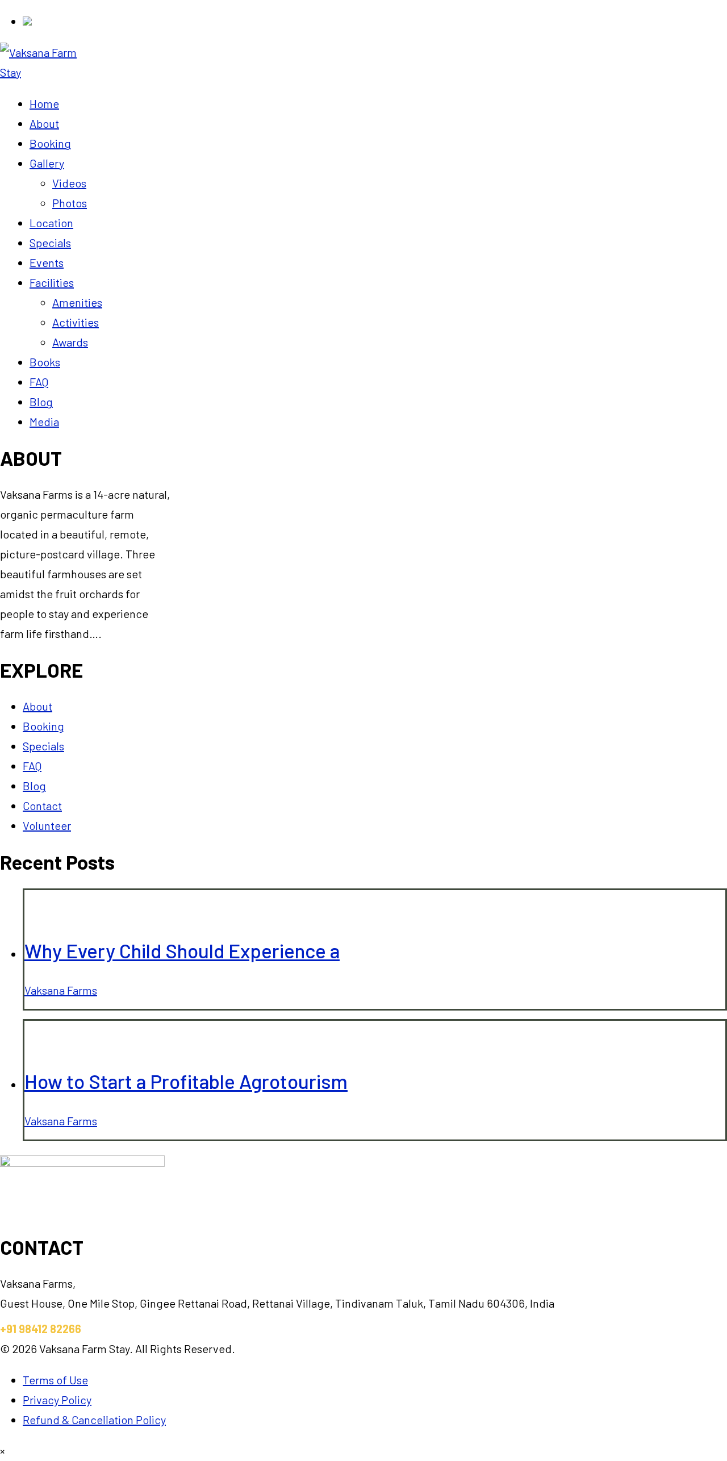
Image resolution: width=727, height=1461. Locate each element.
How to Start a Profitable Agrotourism (186, 1081)
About (37, 706)
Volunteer (47, 825)
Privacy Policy (57, 1399)
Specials (43, 746)
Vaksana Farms (60, 990)
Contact (42, 805)
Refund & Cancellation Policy (94, 1419)
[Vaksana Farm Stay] (49, 72)
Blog (34, 785)
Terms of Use (55, 1380)
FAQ (32, 766)
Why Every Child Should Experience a (182, 950)
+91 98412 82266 (40, 1328)
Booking (43, 726)
